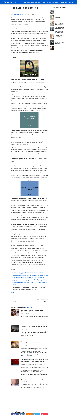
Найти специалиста (25, 2)
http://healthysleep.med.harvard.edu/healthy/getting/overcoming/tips (29, 279)
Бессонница (15, 296)
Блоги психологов (36, 2)
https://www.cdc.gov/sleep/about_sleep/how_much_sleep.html (28, 280)
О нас (43, 412)
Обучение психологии (52, 2)
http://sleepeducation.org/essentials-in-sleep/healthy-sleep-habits (28, 277)
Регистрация (68, 2)
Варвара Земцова (18, 14)
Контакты (48, 412)
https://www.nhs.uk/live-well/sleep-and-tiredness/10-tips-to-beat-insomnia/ (30, 275)
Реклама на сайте (55, 412)
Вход (62, 2)
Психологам (63, 412)
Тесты (43, 2)
